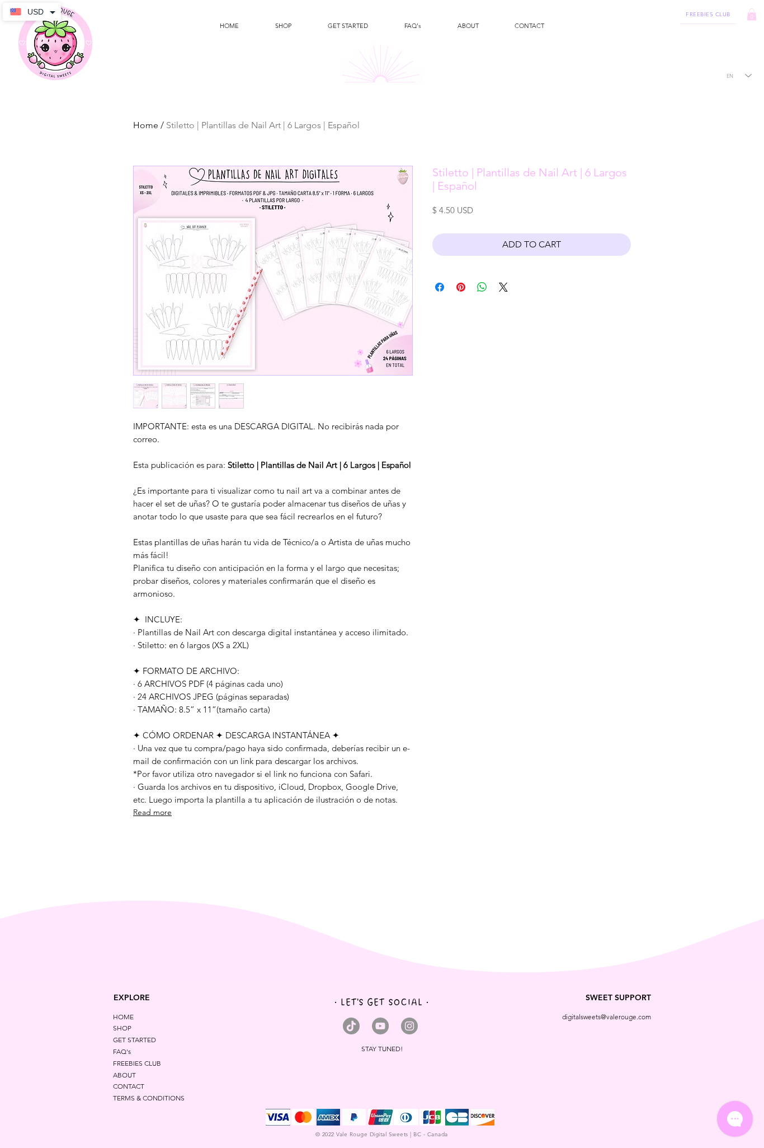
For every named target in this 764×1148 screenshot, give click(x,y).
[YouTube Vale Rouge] (380, 1026)
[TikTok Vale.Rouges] (351, 1026)
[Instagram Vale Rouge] (409, 1026)
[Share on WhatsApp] (482, 287)
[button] (283, 25)
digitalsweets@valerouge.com (606, 1017)
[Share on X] (503, 287)
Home (145, 125)
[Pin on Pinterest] (461, 287)
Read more (152, 812)
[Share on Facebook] (439, 287)
